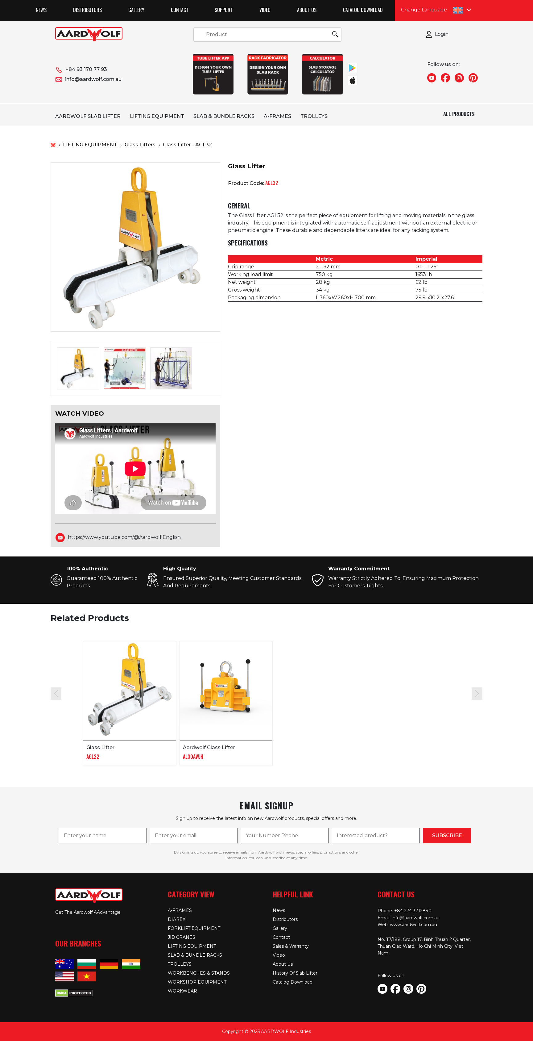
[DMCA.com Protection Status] (74, 992)
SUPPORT (224, 10)
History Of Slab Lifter (295, 973)
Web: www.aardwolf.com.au (407, 924)
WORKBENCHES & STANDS (199, 973)
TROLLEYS (314, 116)
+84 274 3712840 (413, 910)
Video (265, 10)
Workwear (182, 991)
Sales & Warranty (291, 946)
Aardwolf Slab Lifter (88, 116)
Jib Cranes (181, 937)
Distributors (87, 10)
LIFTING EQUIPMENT (157, 116)
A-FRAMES (277, 116)
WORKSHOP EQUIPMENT (197, 982)
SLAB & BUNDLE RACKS (223, 116)
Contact (179, 10)
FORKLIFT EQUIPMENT (194, 928)
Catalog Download (363, 10)
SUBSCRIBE (447, 835)
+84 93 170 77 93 (86, 69)
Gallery (136, 10)
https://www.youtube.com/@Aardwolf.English (124, 537)
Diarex (176, 919)
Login (441, 34)
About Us (306, 10)
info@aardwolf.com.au (93, 79)
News (41, 10)
